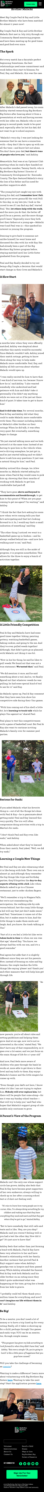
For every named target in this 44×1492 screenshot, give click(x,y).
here (10, 1380)
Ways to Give (27, 1451)
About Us (7, 1451)
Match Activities (10, 1449)
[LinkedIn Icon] (37, 1463)
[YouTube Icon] (33, 1463)
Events (24, 1449)
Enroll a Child (27, 1446)
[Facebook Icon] (21, 1463)
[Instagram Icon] (29, 1463)
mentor (7, 1366)
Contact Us (8, 1454)
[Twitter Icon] (25, 1463)
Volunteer (8, 1446)
